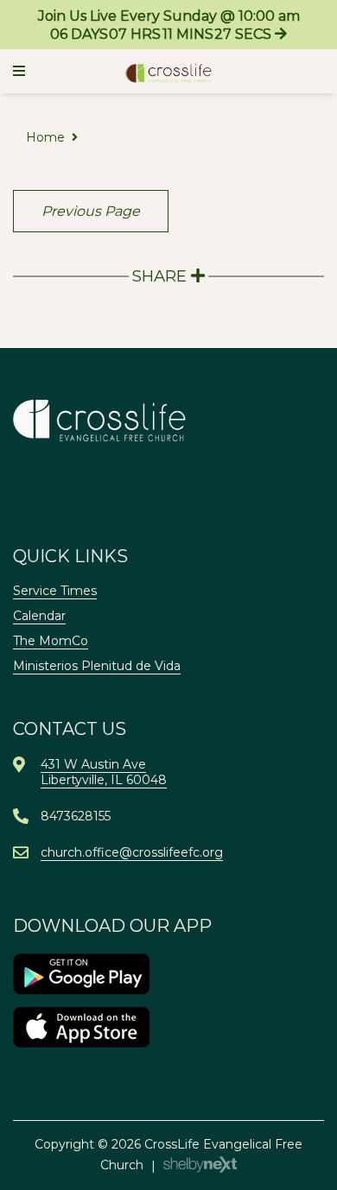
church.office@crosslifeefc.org (132, 852)
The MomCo (50, 641)
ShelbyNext (200, 1165)
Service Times (55, 590)
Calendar (39, 615)
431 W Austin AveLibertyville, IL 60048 (104, 772)
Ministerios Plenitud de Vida (97, 666)
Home (45, 137)
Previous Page (90, 211)
